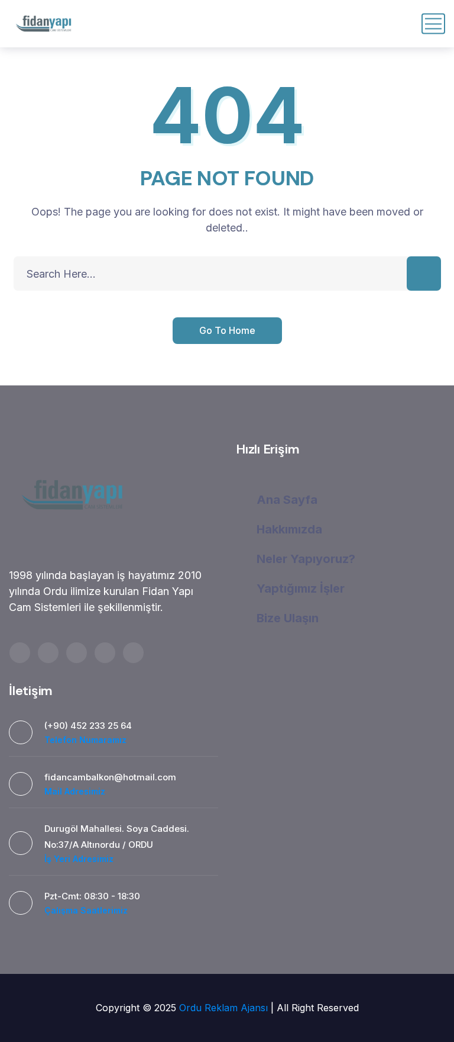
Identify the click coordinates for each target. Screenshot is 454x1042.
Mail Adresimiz (74, 791)
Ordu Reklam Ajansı (225, 1008)
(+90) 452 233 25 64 (88, 725)
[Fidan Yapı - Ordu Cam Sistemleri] (43, 23)
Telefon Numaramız (85, 740)
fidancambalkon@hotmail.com (110, 777)
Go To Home (227, 330)
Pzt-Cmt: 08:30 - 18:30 (92, 896)
